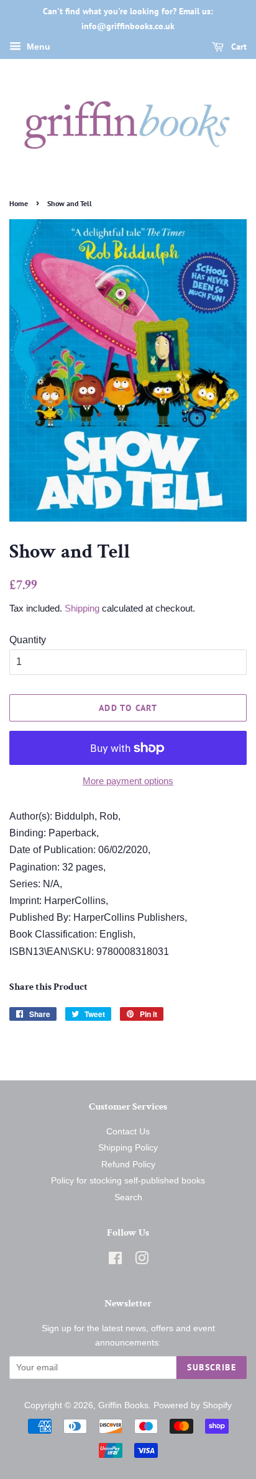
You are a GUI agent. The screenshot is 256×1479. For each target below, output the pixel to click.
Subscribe (211, 1367)
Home (18, 203)
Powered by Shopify (192, 1405)
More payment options (128, 781)
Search (128, 1197)
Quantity (27, 640)
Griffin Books (123, 1405)
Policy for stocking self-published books (128, 1180)
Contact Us (128, 1131)
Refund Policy (128, 1164)
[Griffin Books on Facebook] (115, 1260)
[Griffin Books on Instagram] (142, 1260)
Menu (37, 47)
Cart (238, 46)
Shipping (82, 608)
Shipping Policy (128, 1147)
